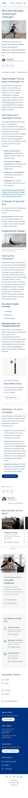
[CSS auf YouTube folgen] (18, 777)
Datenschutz (14, 785)
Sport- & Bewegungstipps (11, 701)
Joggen (6, 683)
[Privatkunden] (4, 3)
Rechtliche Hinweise (14, 782)
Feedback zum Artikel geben (15, 503)
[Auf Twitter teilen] (12, 65)
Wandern (7, 694)
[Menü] (24, 3)
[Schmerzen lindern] (14, 631)
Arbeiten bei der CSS (10, 761)
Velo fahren (7, 690)
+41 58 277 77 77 (6, 737)
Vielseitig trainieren (22, 72)
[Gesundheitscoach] (14, 657)
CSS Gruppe (8, 768)
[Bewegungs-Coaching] (14, 643)
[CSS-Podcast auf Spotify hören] (14, 777)
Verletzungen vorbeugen (8, 72)
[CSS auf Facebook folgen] (10, 777)
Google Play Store (12, 603)
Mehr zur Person (12, 499)
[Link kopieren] (3, 65)
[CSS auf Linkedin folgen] (21, 777)
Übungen (7, 679)
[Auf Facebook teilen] (8, 65)
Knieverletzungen (10, 102)
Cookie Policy (14, 780)
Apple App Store (11, 599)
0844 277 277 (5, 732)
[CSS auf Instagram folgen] (7, 777)
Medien (7, 765)
